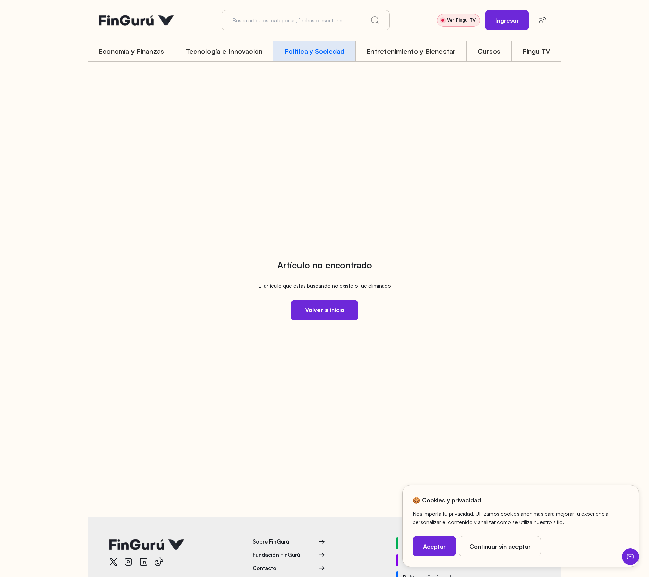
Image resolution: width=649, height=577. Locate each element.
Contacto (265, 567)
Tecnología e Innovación (224, 51)
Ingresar (507, 20)
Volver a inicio (324, 310)
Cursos (489, 51)
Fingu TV (536, 51)
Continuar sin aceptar (500, 546)
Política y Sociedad (314, 51)
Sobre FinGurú (271, 541)
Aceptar (434, 546)
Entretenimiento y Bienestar (411, 51)
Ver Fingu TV (461, 20)
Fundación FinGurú (276, 554)
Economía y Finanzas (131, 51)
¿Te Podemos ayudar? (630, 556)
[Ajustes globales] (542, 20)
